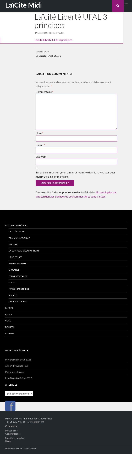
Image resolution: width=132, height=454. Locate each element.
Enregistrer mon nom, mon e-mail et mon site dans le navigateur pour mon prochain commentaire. (75, 174)
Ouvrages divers (18, 301)
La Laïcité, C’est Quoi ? (48, 53)
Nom (39, 133)
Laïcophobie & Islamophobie (24, 250)
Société (13, 295)
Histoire (13, 244)
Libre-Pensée (15, 257)
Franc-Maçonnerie (19, 289)
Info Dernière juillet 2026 (18, 378)
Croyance (14, 270)
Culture (9, 333)
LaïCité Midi (23, 5)
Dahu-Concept (29, 448)
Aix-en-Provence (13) (16, 365)
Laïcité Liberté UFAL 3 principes (53, 39)
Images (9, 308)
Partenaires (11, 430)
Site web (41, 156)
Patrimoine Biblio (18, 263)
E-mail (40, 144)
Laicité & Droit (16, 231)
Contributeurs (13, 433)
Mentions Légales (14, 438)
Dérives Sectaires (18, 276)
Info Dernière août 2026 (18, 359)
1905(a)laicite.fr (35, 421)
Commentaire (44, 91)
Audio (8, 314)
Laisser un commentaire (50, 33)
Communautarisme (19, 238)
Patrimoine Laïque (14, 371)
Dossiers (9, 327)
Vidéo (8, 320)
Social (12, 282)
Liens (8, 441)
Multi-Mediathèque (15, 225)
